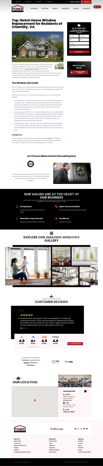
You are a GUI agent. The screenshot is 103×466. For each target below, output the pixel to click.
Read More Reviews (76, 343)
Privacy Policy (18, 462)
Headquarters (69, 391)
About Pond (17, 441)
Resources (28, 1)
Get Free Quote (79, 52)
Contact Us (50, 1)
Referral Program (54, 450)
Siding (54, 8)
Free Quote (87, 2)
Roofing (34, 8)
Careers (16, 450)
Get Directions (67, 400)
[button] (35, 400)
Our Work (39, 1)
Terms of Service (27, 462)
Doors (75, 8)
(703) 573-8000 (68, 412)
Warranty (52, 445)
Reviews (16, 447)
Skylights (86, 8)
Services (81, 439)
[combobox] (79, 46)
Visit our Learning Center (80, 72)
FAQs (50, 443)
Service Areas (53, 441)
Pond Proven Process (20, 445)
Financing (52, 447)
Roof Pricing (52, 452)
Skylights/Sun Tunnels (84, 452)
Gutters (45, 8)
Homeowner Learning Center (22, 452)
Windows (65, 8)
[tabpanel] (51, 266)
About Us (18, 1)
